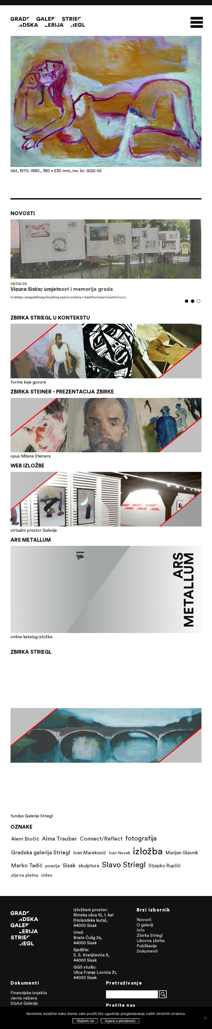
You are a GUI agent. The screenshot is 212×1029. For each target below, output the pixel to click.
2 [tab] (192, 301)
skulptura (88, 865)
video (46, 875)
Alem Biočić (25, 838)
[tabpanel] (105, 259)
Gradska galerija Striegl (40, 852)
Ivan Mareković (89, 853)
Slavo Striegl (124, 865)
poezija (52, 865)
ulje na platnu (24, 875)
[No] (205, 1018)
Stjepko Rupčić (165, 866)
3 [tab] (198, 301)
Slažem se (85, 1021)
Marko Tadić (27, 865)
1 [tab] (186, 301)
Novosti (144, 919)
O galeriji (145, 924)
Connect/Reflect (101, 838)
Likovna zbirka (151, 940)
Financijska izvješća (28, 992)
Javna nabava (23, 998)
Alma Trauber (59, 838)
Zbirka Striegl (150, 935)
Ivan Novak (119, 852)
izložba (148, 851)
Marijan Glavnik (181, 853)
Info (141, 930)
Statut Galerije (24, 1003)
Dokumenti (147, 951)
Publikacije (147, 945)
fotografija (141, 838)
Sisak (69, 865)
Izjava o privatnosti (120, 1021)
